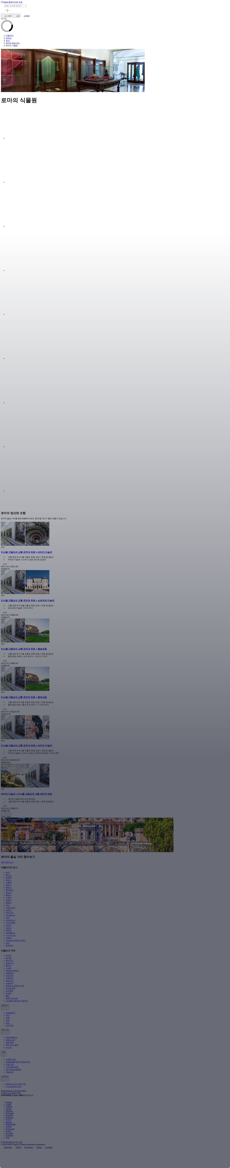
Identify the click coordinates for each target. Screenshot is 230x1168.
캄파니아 (9, 963)
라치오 (9, 956)
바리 (8, 943)
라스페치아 (10, 915)
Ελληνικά (10, 1113)
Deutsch (9, 1111)
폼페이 (9, 903)
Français (9, 1117)
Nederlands (11, 1124)
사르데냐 (9, 983)
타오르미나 (10, 920)
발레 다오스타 (12, 998)
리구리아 (9, 976)
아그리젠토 (10, 923)
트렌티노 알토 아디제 (15, 986)
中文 (8, 1138)
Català (8, 1105)
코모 (8, 918)
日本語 (9, 1127)
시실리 (9, 968)
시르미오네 (10, 908)
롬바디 (9, 966)
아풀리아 (9, 978)
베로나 (9, 888)
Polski (8, 1131)
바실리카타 (10, 988)
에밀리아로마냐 (12, 971)
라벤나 (9, 900)
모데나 (9, 928)
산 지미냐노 (11, 935)
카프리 (9, 910)
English (9, 1102)
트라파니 (9, 945)
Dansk (8, 1109)
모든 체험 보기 (7, 862)
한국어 (9, 1120)
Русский (9, 1133)
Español (9, 1115)
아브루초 (9, 991)
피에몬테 (9, 973)
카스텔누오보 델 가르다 (16, 940)
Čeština (9, 1107)
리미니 (9, 925)
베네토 (9, 958)
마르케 (9, 993)
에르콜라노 (10, 933)
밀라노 (9, 880)
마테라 (9, 930)
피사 (8, 905)
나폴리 (9, 883)
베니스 (9, 875)
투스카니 (9, 961)
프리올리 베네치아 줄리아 (17, 1001)
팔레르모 (9, 890)
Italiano (9, 1122)
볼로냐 (9, 895)
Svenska (9, 1135)
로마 (8, 872)
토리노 (9, 885)
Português (10, 1129)
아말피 (9, 938)
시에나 (9, 898)
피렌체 (9, 877)
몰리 (8, 996)
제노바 (9, 893)
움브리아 (9, 981)
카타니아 (9, 913)
